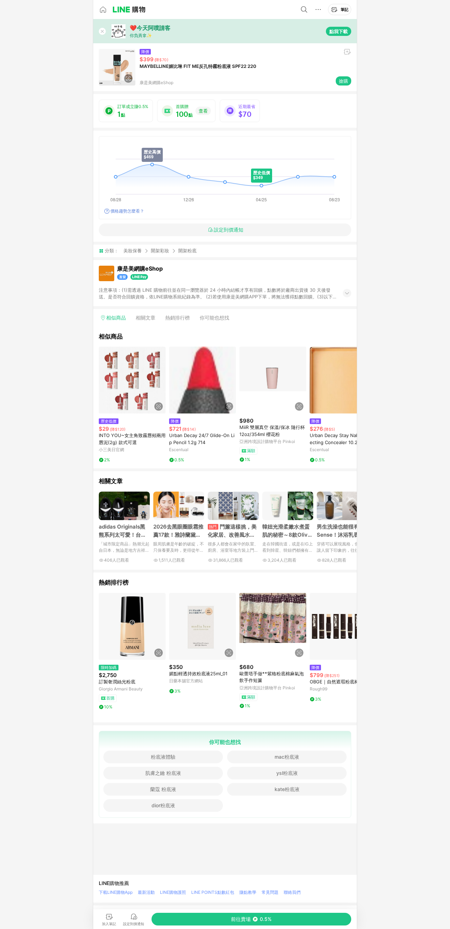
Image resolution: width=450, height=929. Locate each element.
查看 (203, 111)
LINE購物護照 (173, 892)
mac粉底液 (287, 757)
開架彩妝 (160, 250)
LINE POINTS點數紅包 (212, 892)
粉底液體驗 (163, 757)
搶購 (343, 81)
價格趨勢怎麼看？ (127, 211)
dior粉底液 (163, 805)
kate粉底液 (287, 789)
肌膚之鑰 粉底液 (163, 773)
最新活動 (146, 892)
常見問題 (270, 892)
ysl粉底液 (287, 773)
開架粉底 (187, 250)
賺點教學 (247, 892)
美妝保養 (132, 250)
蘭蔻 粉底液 (163, 789)
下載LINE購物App (116, 892)
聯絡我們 (292, 892)
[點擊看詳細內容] (132, 380)
